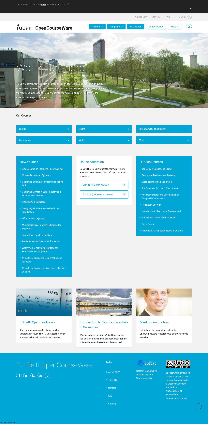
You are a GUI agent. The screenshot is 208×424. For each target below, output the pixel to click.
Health (82, 129)
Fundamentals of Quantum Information (41, 241)
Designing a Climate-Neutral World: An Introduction (41, 210)
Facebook (19, 375)
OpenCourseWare (53, 27)
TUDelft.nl (113, 380)
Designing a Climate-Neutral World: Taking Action (42, 184)
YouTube (40, 375)
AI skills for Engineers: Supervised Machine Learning (43, 270)
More (173, 26)
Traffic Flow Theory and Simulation (158, 217)
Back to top (199, 406)
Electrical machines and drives (157, 182)
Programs (115, 26)
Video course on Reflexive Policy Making (42, 169)
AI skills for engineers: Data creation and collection (42, 260)
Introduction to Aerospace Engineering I (161, 211)
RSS (33, 375)
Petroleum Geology (151, 204)
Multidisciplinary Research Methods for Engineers (41, 227)
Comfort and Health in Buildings (37, 235)
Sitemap (112, 403)
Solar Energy (148, 224)
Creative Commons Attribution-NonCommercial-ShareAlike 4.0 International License (176, 391)
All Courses (135, 26)
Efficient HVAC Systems (34, 218)
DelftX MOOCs (156, 26)
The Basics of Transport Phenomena (160, 188)
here (43, 4)
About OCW (141, 17)
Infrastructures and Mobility (152, 129)
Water (82, 140)
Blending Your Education (34, 202)
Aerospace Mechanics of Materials (159, 175)
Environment (25, 140)
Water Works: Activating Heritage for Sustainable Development (40, 250)
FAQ (168, 17)
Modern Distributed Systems (36, 175)
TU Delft (47, 375)
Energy (22, 129)
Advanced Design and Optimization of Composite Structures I (160, 196)
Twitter (26, 375)
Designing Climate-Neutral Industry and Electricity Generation (41, 194)
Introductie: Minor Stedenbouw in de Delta (162, 230)
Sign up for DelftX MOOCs (96, 184)
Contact (157, 17)
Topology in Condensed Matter (157, 169)
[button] (190, 8)
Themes (96, 26)
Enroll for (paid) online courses (98, 194)
